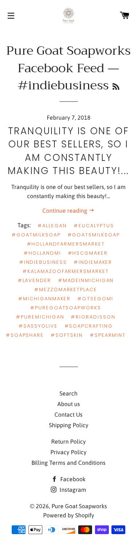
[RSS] (116, 87)
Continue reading (65, 210)
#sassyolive (38, 326)
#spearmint (108, 335)
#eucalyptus (94, 225)
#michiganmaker (44, 298)
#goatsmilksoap (94, 234)
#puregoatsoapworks (65, 307)
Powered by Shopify (68, 515)
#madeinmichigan (86, 280)
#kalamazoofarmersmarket (66, 271)
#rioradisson (93, 316)
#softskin (67, 335)
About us (68, 404)
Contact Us (68, 414)
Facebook (72, 479)
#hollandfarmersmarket (66, 243)
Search (68, 393)
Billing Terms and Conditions (68, 462)
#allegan (52, 225)
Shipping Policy (68, 425)
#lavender (35, 280)
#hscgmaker (88, 253)
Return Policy (68, 441)
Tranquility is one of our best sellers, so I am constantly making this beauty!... (68, 150)
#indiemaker (93, 262)
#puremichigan (40, 316)
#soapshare (25, 335)
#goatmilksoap (36, 234)
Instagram (72, 489)
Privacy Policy (68, 452)
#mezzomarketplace (65, 289)
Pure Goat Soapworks (79, 506)
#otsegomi (95, 298)
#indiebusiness (43, 262)
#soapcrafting (89, 326)
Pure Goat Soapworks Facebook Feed (68, 59)
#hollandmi (42, 253)
